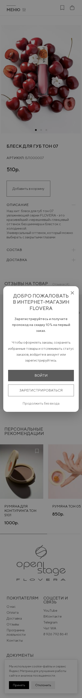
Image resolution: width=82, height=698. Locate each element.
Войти (41, 375)
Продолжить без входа (41, 403)
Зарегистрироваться (41, 390)
